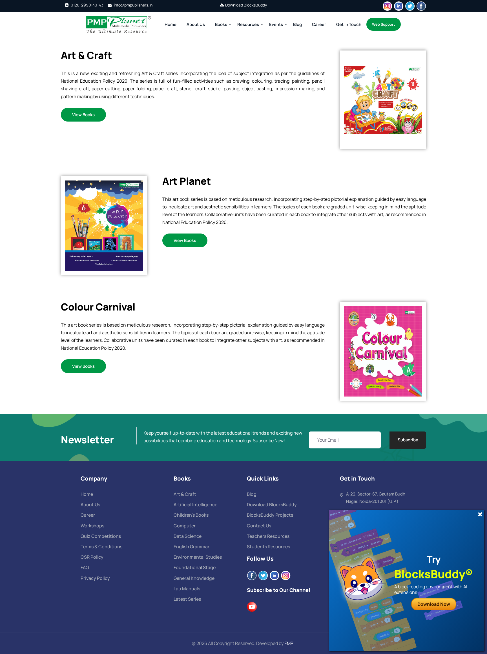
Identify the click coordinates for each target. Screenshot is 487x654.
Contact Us (259, 526)
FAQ (85, 567)
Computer (185, 526)
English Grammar (191, 546)
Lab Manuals (187, 588)
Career (319, 24)
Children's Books (191, 515)
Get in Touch (348, 24)
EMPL (290, 643)
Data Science (188, 536)
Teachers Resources (268, 536)
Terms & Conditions (101, 546)
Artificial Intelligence (195, 504)
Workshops (92, 526)
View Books (83, 115)
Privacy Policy (95, 578)
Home (170, 24)
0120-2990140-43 (86, 5)
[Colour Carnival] (383, 351)
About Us (196, 24)
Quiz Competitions (101, 536)
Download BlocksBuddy (246, 5)
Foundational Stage (195, 567)
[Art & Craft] (383, 99)
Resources (248, 24)
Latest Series (187, 599)
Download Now (433, 604)
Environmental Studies (198, 557)
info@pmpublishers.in (132, 5)
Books (221, 24)
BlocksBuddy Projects (270, 515)
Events (276, 24)
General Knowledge (194, 578)
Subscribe (408, 440)
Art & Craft (185, 494)
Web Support (383, 24)
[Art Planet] (104, 225)
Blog (297, 24)
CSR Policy (92, 557)
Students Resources (268, 546)
